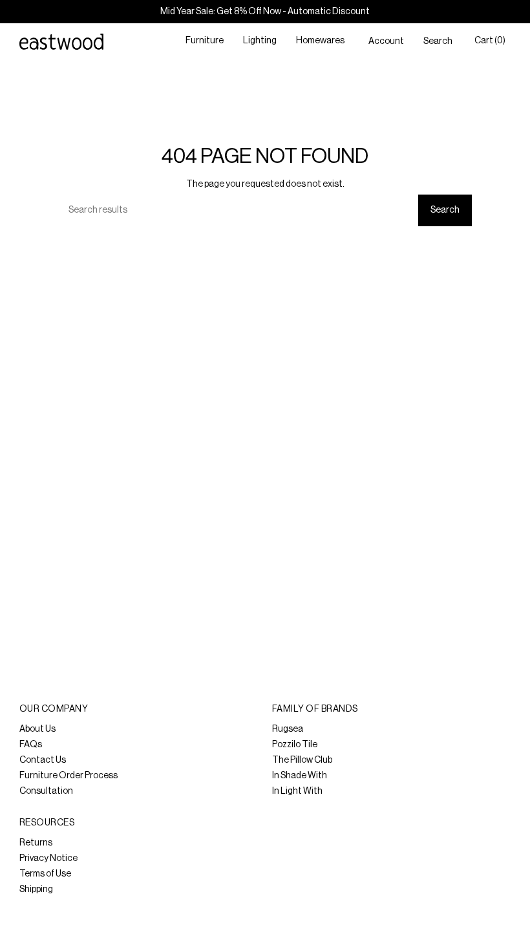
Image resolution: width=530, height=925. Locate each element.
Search (445, 210)
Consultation (46, 791)
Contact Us (42, 760)
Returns (35, 842)
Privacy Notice (48, 858)
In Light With (297, 791)
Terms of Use (45, 873)
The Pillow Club (302, 760)
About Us (37, 729)
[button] (204, 42)
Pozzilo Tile (294, 744)
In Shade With (299, 775)
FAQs (30, 744)
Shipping (36, 889)
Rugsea (287, 729)
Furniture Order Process (68, 775)
